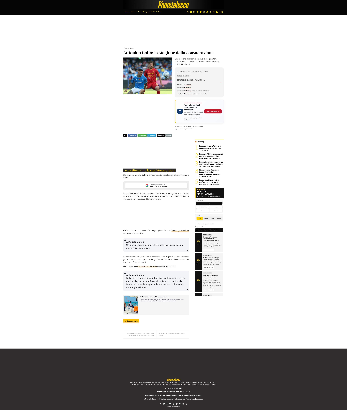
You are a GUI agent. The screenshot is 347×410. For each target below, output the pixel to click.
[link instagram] (194, 12)
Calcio (132, 48)
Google (188, 84)
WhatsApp (143, 135)
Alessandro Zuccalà (182, 126)
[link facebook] (191, 12)
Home (126, 48)
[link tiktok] (207, 12)
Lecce (128, 12)
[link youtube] (197, 12)
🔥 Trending (199, 142)
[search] (222, 12)
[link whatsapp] (204, 12)
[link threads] (213, 12)
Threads (161, 135)
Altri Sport (145, 12)
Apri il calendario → (213, 111)
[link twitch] (210, 12)
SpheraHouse (176, 406)
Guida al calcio (136, 12)
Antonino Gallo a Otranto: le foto (154, 297)
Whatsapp (188, 90)
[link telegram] (200, 12)
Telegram (152, 135)
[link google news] (217, 12)
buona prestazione (180, 230)
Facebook (187, 87)
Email (169, 135)
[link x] (187, 12)
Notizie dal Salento (157, 12)
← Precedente (131, 321)
